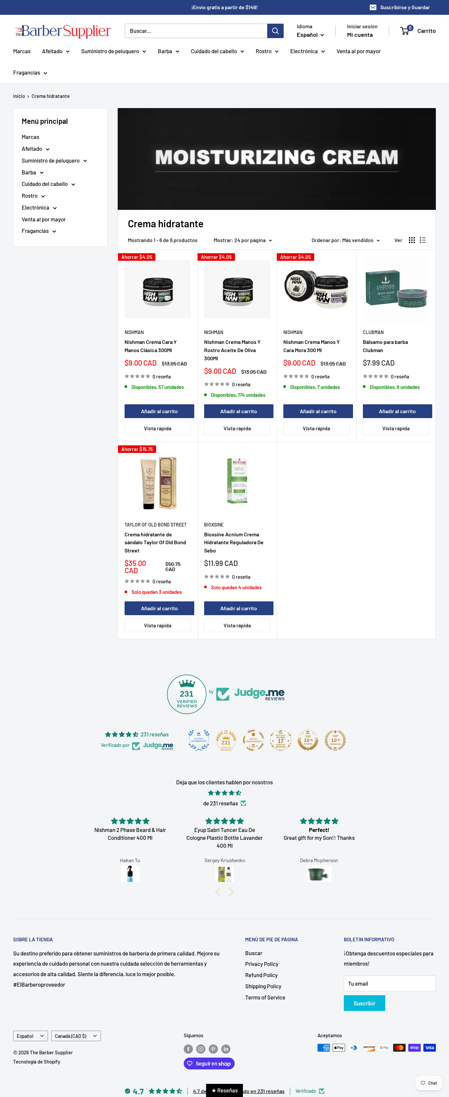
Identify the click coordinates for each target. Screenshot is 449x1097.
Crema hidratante (51, 96)
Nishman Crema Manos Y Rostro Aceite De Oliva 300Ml (232, 350)
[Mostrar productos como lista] (423, 240)
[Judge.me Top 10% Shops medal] (308, 740)
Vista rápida (157, 428)
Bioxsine (214, 524)
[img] (224, 793)
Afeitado (52, 50)
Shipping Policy (263, 986)
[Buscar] (275, 31)
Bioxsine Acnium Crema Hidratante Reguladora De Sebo (234, 542)
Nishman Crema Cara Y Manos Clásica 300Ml (151, 346)
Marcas (22, 50)
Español (25, 1036)
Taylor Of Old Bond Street (156, 524)
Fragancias (26, 72)
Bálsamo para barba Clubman (385, 346)
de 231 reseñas (220, 803)
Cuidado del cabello (214, 50)
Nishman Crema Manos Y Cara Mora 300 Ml (311, 346)
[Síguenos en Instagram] (200, 1049)
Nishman (134, 332)
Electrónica (304, 50)
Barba (165, 50)
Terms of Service (265, 997)
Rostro (264, 50)
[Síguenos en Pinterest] (213, 1049)
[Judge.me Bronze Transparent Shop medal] (253, 740)
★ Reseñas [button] (224, 1090)
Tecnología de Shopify (36, 1061)
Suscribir (364, 1003)
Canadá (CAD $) (70, 1036)
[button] (219, 891)
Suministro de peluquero (110, 50)
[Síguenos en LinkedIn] (225, 1049)
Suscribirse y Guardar (405, 7)
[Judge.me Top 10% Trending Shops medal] (335, 740)
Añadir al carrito (159, 411)
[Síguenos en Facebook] (188, 1049)
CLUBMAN (373, 332)
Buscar (253, 953)
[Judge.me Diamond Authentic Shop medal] (198, 740)
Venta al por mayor (359, 50)
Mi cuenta (360, 34)
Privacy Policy (261, 963)
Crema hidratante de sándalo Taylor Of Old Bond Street (155, 542)
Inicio (19, 96)
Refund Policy (261, 975)
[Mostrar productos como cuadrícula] (412, 240)
